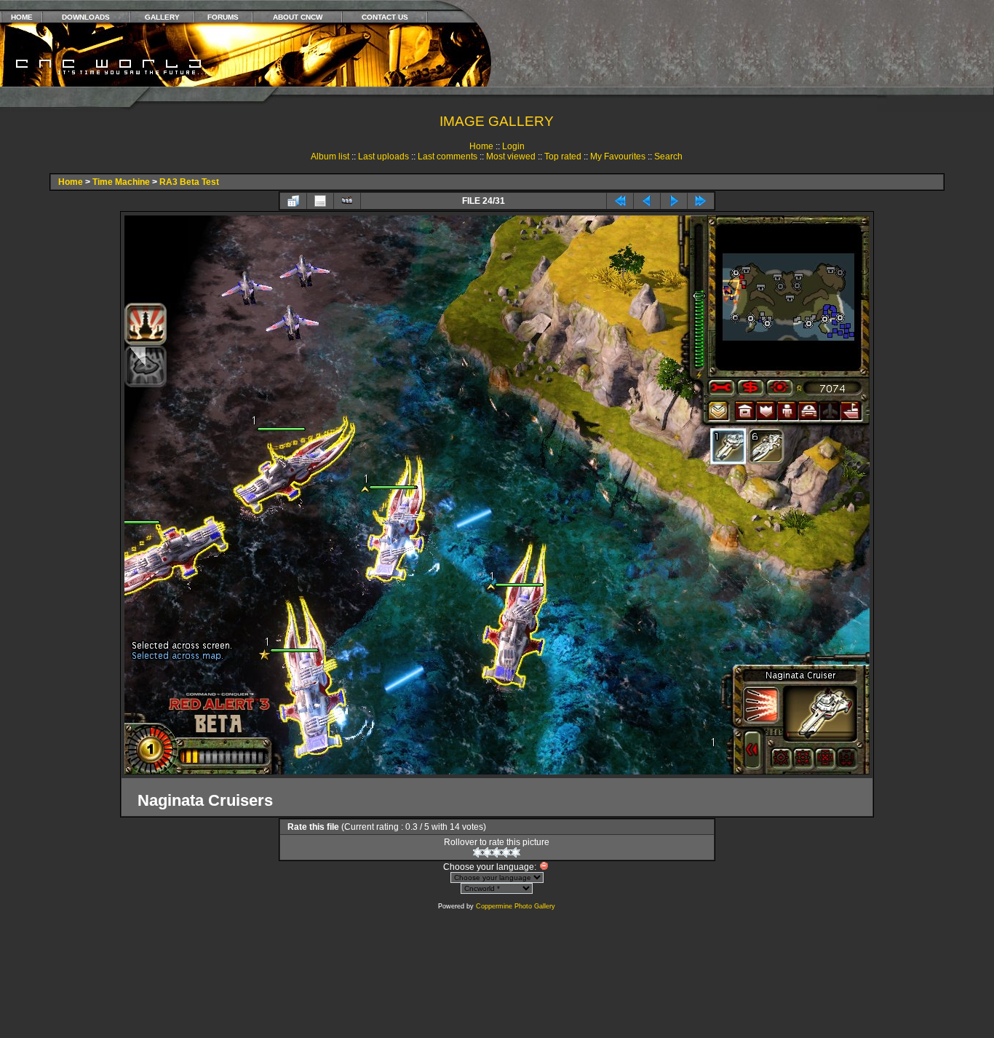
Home (481, 146)
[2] (487, 852)
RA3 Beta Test (189, 182)
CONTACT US (385, 17)
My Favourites (617, 156)
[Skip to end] (701, 201)
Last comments (447, 156)
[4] (506, 852)
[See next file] (674, 201)
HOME (22, 17)
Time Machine (121, 182)
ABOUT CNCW (297, 17)
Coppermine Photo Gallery (515, 906)
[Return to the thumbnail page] (293, 201)
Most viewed (511, 156)
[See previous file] (647, 201)
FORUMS (223, 17)
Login (513, 146)
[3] (496, 852)
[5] (515, 852)
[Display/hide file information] (320, 201)
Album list (330, 156)
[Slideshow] (347, 201)
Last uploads (383, 156)
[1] (477, 852)
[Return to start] (620, 201)
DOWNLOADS (86, 17)
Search (668, 156)
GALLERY (162, 17)
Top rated (562, 156)
